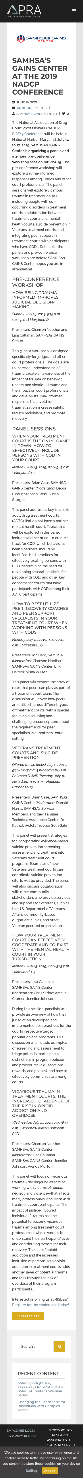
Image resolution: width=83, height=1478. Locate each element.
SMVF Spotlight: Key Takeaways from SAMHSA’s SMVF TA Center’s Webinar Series (40, 1389)
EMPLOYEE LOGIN (21, 1431)
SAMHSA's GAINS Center (36, 114)
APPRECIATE (29, 1316)
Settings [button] (32, 1471)
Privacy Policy (22, 1436)
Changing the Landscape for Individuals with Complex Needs (41, 1406)
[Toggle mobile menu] (74, 10)
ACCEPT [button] (50, 1470)
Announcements (32, 108)
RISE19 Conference (27, 134)
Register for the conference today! (40, 1305)
